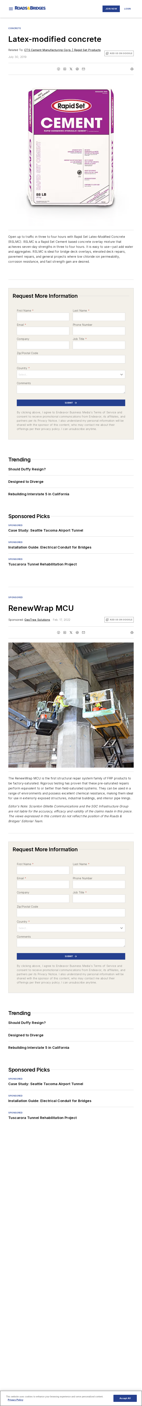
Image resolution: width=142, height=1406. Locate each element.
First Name (25, 310)
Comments (24, 383)
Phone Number (82, 324)
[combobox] (71, 374)
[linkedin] (64, 69)
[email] (83, 69)
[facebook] (58, 69)
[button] (11, 8)
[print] (132, 69)
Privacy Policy (15, 1400)
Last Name (81, 310)
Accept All (125, 1398)
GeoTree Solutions (37, 619)
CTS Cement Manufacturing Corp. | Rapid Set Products (62, 50)
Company (23, 339)
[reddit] (77, 69)
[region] (71, 1398)
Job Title (80, 339)
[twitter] (71, 69)
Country (23, 368)
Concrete (14, 28)
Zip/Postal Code (27, 353)
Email (21, 324)
